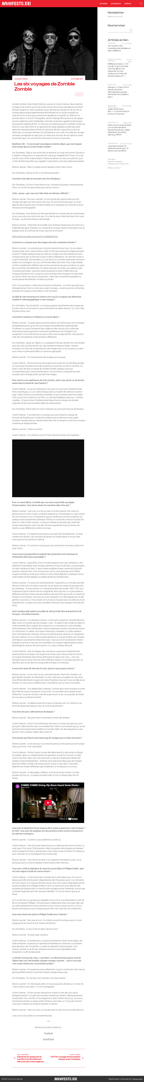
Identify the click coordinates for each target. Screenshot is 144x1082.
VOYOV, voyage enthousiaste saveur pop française (65, 1058)
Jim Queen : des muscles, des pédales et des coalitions (119, 48)
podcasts (116, 3)
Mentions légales (115, 162)
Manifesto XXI (113, 122)
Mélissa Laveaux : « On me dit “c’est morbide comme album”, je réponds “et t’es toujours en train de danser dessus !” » (118, 70)
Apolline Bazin (23, 1054)
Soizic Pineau (112, 107)
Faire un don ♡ (115, 168)
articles (104, 3)
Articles (79, 94)
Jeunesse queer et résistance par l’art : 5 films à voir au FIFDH (118, 148)
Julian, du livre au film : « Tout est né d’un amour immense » (118, 111)
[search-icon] (135, 3)
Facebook (48, 1033)
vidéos (127, 3)
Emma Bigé (112, 43)
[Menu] (141, 3)
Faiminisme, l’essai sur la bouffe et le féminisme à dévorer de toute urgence (30, 1059)
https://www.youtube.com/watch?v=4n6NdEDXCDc (35, 236)
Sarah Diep (112, 84)
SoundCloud (48, 1039)
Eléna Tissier (75, 1054)
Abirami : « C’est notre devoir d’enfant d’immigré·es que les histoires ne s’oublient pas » (118, 92)
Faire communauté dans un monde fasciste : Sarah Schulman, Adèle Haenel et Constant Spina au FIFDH (119, 130)
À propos (111, 159)
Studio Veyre (137, 1079)
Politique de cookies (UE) (118, 164)
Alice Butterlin (21, 79)
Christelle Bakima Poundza (115, 60)
